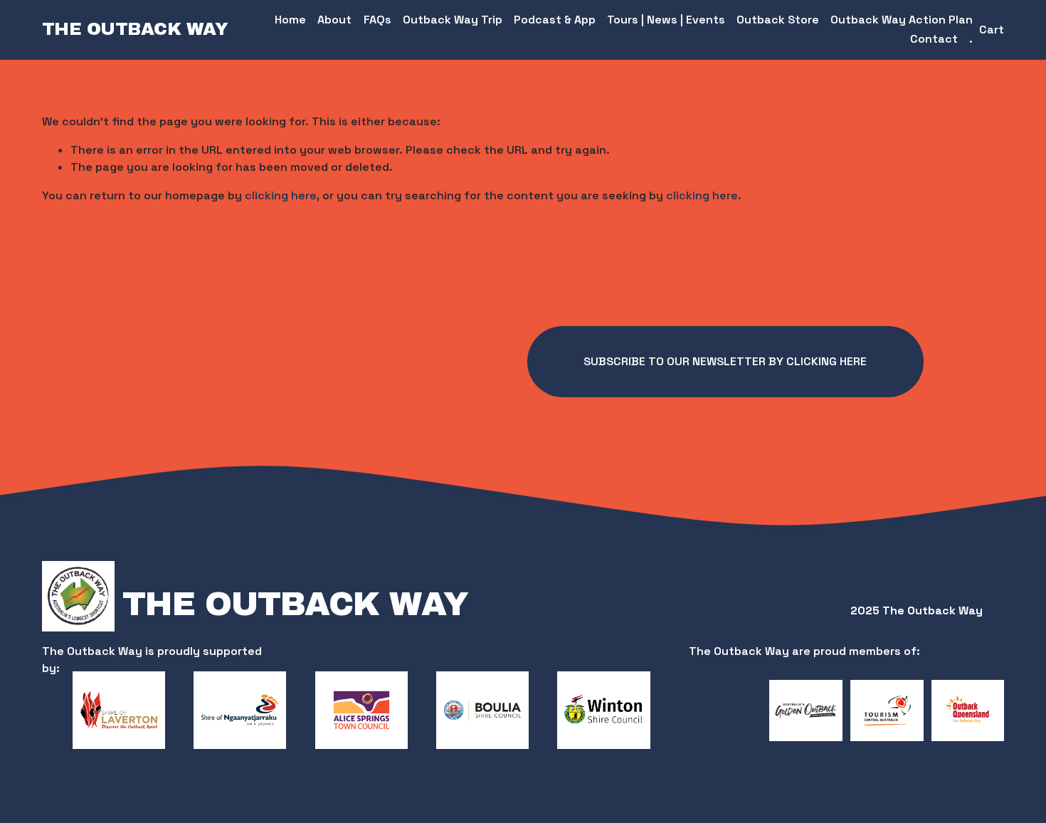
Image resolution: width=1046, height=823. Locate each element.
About (334, 19)
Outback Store (777, 19)
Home (290, 19)
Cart (991, 29)
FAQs (377, 19)
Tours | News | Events (666, 19)
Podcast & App (555, 19)
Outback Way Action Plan (901, 19)
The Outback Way (135, 29)
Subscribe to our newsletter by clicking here (725, 361)
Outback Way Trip (452, 19)
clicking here (281, 195)
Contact (934, 38)
